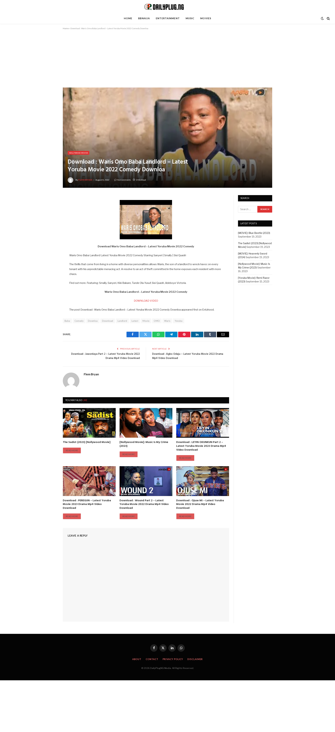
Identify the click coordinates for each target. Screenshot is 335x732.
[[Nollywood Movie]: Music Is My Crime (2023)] (146, 423)
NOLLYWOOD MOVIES (78, 153)
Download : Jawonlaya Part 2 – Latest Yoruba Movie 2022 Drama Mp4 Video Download (105, 356)
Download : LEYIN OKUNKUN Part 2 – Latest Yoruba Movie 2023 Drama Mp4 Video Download (201, 446)
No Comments (124, 180)
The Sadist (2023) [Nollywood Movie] (86, 442)
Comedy (79, 320)
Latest (135, 320)
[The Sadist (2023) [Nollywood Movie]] (89, 423)
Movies (205, 18)
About (137, 659)
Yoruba (178, 320)
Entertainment (168, 18)
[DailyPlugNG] (167, 6)
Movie (146, 320)
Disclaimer (195, 659)
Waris (167, 320)
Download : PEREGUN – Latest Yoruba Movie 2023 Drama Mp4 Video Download (87, 504)
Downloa (93, 320)
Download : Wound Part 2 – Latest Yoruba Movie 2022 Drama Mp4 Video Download (144, 504)
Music (190, 18)
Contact (152, 659)
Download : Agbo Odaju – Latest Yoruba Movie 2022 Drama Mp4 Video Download (187, 356)
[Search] (328, 18)
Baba (67, 320)
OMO (157, 320)
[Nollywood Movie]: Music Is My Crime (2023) (144, 444)
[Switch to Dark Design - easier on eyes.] (322, 18)
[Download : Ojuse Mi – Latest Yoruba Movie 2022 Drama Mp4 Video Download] (202, 481)
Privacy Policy (173, 659)
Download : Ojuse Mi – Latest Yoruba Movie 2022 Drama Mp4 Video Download (200, 504)
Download (107, 320)
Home (128, 18)
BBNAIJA (144, 18)
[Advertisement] (167, 61)
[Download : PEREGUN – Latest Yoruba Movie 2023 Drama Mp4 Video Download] (89, 481)
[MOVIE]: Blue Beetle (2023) (254, 233)
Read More (72, 450)
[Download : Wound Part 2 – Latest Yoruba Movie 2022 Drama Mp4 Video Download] (146, 481)
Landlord (122, 320)
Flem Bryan (85, 180)
